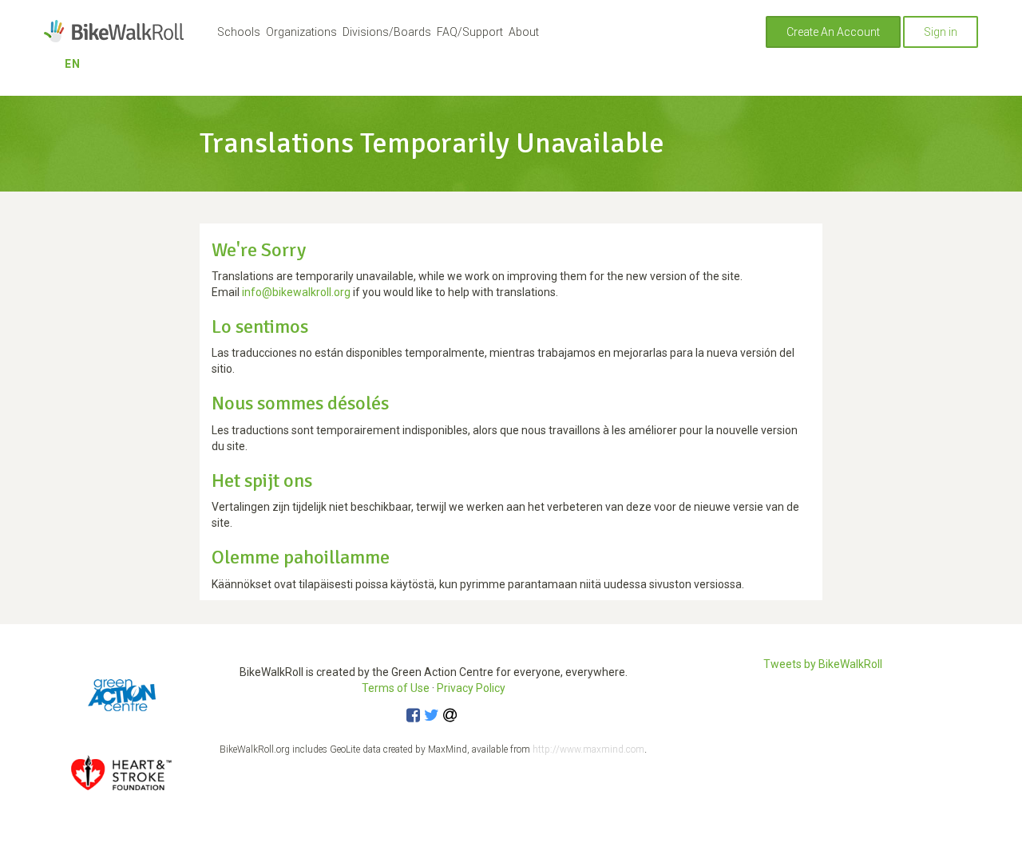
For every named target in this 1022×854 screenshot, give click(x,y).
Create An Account (833, 32)
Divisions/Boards (387, 32)
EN (73, 63)
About (524, 32)
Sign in (940, 32)
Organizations (301, 32)
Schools (238, 32)
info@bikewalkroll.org (296, 292)
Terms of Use (396, 688)
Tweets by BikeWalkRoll (822, 664)
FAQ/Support (470, 32)
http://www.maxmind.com (588, 749)
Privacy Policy (471, 688)
